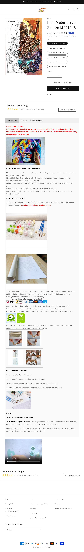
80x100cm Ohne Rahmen (57, 66)
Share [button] (51, 95)
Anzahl (49, 71)
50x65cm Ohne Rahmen (57, 53)
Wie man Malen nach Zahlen (39, 504)
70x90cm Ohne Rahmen (57, 62)
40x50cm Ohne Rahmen (57, 43)
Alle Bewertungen (36, 120)
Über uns (8, 499)
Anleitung (33, 508)
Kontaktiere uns (10, 516)
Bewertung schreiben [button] (67, 110)
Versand (56, 36)
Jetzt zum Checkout (63, 88)
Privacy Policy (9, 504)
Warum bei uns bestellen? (63, 508)
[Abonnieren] (39, 530)
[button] (6, 9)
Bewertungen (34, 513)
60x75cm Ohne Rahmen (57, 57)
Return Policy (59, 499)
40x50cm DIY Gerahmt (57, 48)
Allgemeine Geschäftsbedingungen (12, 510)
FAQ (31, 499)
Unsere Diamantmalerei (38, 518)
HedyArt (39, 547)
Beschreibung (12, 120)
